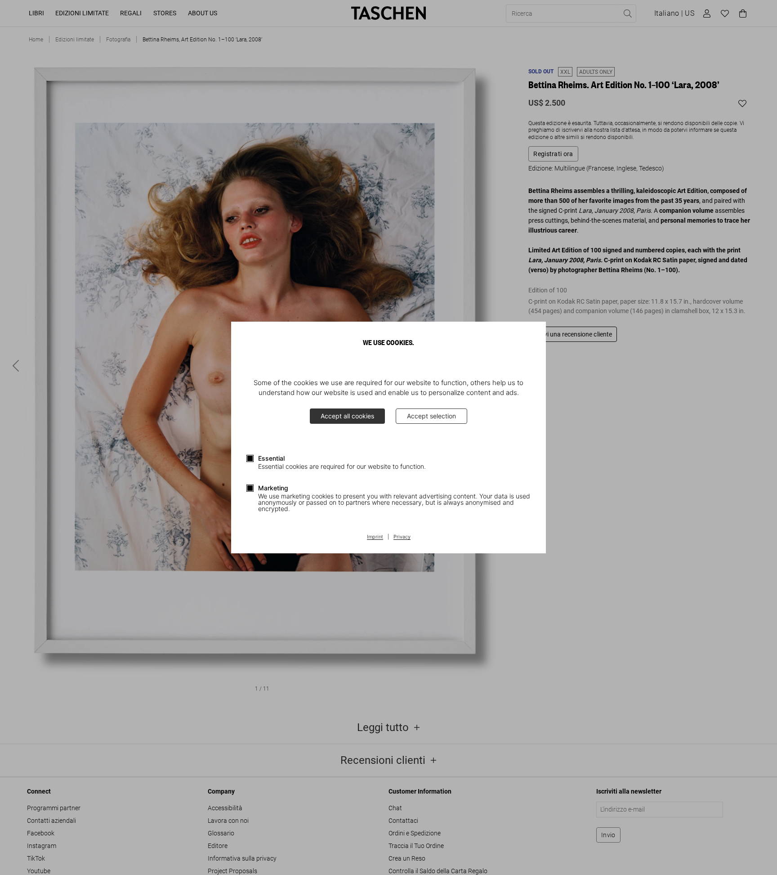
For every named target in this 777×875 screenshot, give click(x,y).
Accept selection (431, 416)
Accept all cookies (347, 416)
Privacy (402, 537)
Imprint (375, 537)
